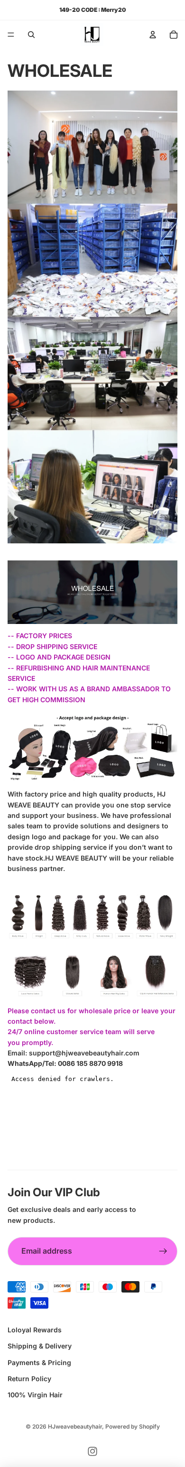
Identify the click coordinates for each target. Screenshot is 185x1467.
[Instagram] (92, 1451)
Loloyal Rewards (35, 1330)
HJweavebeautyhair (75, 1426)
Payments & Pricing (39, 1362)
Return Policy (29, 1379)
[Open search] (31, 34)
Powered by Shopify (132, 1426)
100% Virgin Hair (35, 1395)
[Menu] (11, 35)
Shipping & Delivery (40, 1346)
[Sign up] (163, 1251)
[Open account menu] (152, 34)
